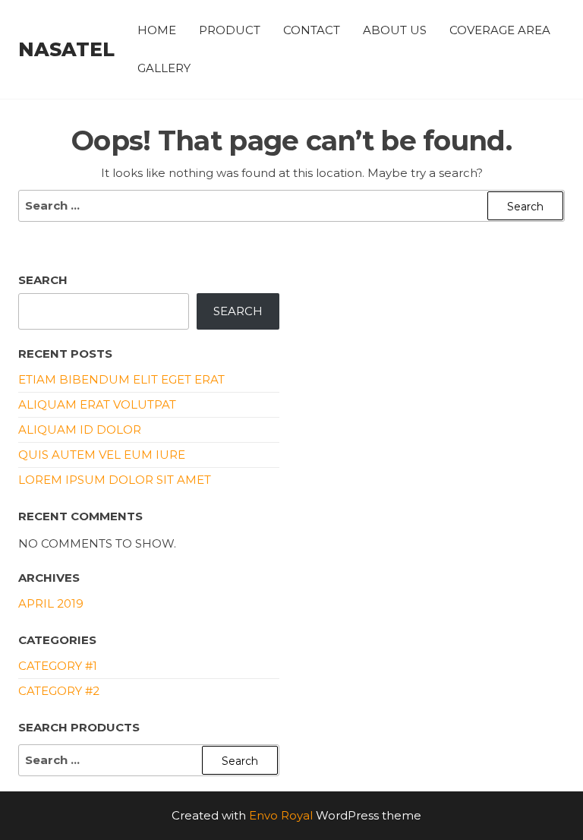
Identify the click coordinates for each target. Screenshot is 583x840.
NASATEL (66, 49)
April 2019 (51, 603)
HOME (156, 30)
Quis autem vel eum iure (101, 454)
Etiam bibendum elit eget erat (121, 379)
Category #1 (57, 665)
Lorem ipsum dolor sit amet (114, 479)
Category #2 (58, 691)
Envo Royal (281, 815)
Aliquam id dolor (79, 429)
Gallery (164, 68)
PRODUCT (229, 30)
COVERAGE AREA (499, 30)
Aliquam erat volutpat (97, 404)
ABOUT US (395, 30)
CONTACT (311, 30)
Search (43, 280)
